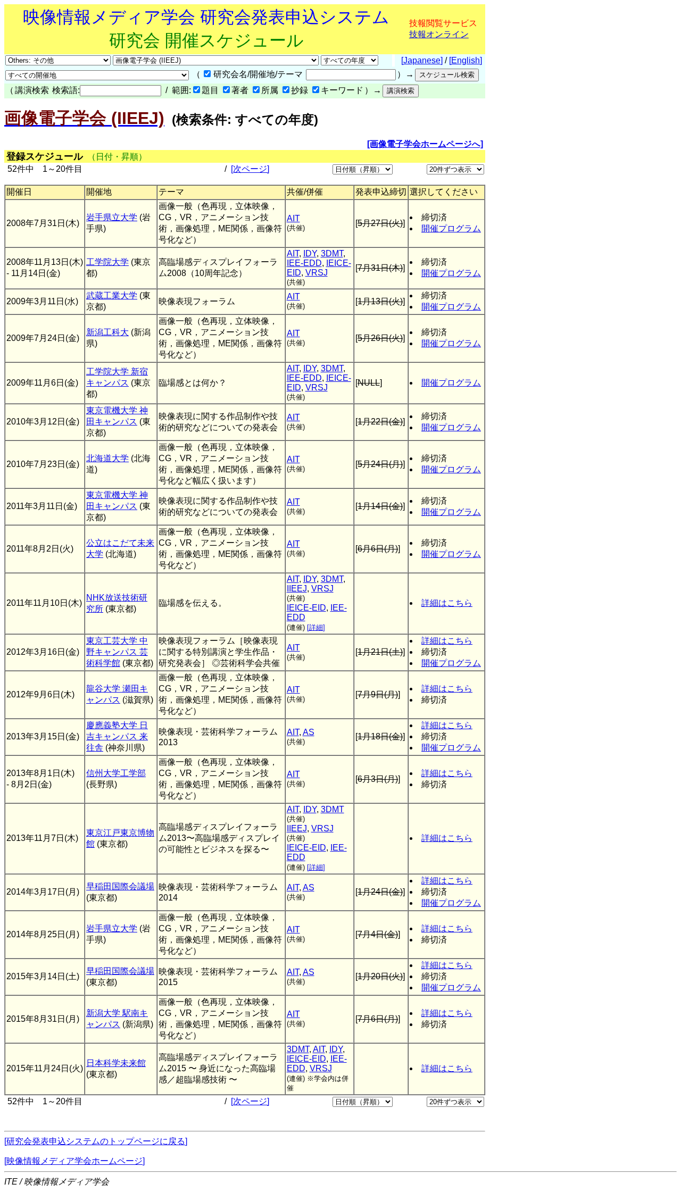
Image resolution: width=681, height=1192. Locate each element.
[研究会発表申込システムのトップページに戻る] (95, 1141)
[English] (465, 60)
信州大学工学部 (116, 773)
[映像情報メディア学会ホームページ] (74, 1160)
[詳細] (316, 627)
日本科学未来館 (116, 1063)
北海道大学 (107, 458)
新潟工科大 (107, 332)
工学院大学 (107, 261)
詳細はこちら (446, 602)
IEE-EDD (304, 263)
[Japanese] (422, 60)
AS (308, 732)
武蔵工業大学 (111, 295)
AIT (293, 218)
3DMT (332, 253)
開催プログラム (451, 228)
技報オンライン (439, 34)
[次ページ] (250, 168)
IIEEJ (297, 588)
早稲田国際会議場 (120, 886)
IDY (310, 253)
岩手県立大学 (111, 217)
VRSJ (316, 272)
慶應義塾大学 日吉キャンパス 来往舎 (117, 736)
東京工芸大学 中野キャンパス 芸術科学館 (117, 652)
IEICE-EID (306, 607)
